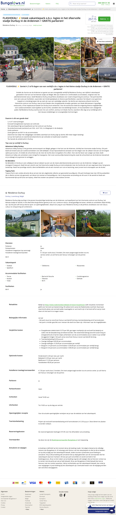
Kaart (106, 193)
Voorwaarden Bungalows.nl (8, 499)
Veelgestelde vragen (6, 496)
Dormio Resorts (44, 507)
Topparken (43, 503)
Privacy (3, 505)
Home (3, 9)
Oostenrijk (28, 503)
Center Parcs (43, 501)
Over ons (3, 501)
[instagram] (61, 495)
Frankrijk (27, 501)
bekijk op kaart (37, 25)
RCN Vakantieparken (45, 505)
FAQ (57, 4)
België (27, 499)
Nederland (28, 494)
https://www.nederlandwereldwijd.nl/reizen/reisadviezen (65, 305)
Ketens (48, 4)
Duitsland (28, 496)
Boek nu (103, 19)
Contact (3, 507)
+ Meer (27, 509)
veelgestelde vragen (99, 498)
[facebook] (64, 495)
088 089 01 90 (104, 3)
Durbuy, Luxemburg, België (14, 196)
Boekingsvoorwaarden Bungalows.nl (64, 440)
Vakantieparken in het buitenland (19, 9)
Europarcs (42, 499)
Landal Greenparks (45, 494)
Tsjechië (27, 507)
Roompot (42, 496)
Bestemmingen (35, 4)
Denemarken (29, 505)
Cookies (3, 503)
